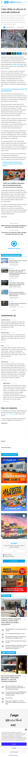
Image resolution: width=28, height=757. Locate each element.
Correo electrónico (6, 447)
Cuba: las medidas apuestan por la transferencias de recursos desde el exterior (13, 163)
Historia (11, 301)
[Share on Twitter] (8, 53)
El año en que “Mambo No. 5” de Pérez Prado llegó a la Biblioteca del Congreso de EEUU (15, 702)
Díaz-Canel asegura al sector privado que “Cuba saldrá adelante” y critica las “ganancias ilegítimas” (11, 678)
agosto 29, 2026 (12, 278)
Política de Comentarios (9, 414)
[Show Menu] (1, 2)
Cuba (6, 6)
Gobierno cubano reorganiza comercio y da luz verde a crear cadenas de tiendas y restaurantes (11, 621)
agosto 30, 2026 (12, 265)
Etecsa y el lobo (9, 698)
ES (24, 2)
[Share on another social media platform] (24, 53)
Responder (4, 329)
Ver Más (14, 310)
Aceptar (14, 744)
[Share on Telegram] (19, 53)
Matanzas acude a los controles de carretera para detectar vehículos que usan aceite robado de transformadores (15, 647)
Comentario (4, 423)
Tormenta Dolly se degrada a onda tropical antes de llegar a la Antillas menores (17, 294)
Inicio (2, 6)
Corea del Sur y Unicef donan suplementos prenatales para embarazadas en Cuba (16, 284)
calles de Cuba (17, 64)
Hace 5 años (13, 320)
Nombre (3, 441)
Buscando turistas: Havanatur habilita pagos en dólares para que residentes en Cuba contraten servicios (15, 693)
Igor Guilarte (13, 306)
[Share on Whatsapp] (14, 53)
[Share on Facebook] (3, 53)
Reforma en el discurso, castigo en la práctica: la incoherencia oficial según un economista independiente (15, 687)
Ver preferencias (14, 752)
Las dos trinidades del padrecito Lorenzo (15, 633)
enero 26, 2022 (20, 27)
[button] (26, 729)
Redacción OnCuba (10, 27)
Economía (11, 258)
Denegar (14, 748)
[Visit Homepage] (13, 2)
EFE (11, 287)
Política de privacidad (13, 755)
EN (26, 2)
